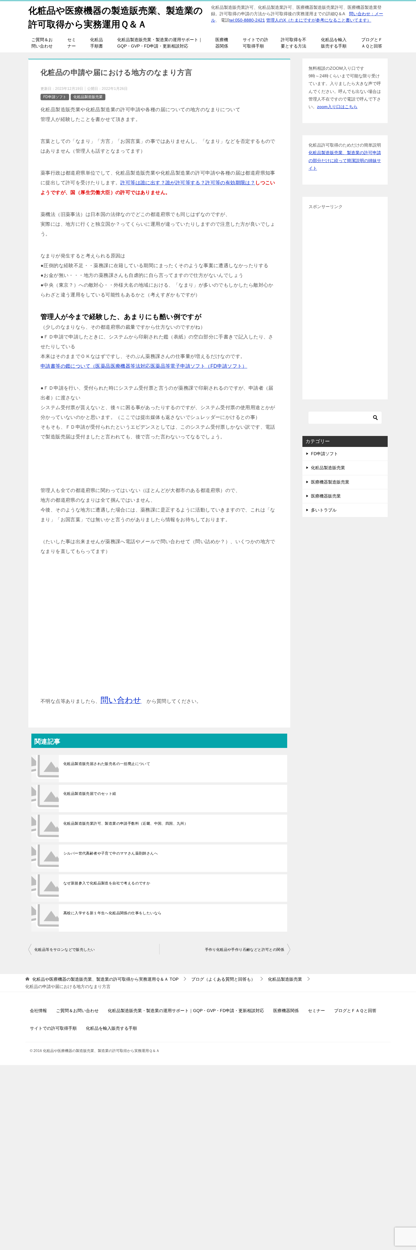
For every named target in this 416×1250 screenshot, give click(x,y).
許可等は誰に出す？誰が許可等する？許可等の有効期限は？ (187, 182)
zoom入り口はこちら (337, 106)
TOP (105, 979)
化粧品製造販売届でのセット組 (89, 793)
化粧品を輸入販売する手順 (334, 42)
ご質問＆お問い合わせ (42, 42)
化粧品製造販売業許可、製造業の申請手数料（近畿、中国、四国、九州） (125, 823)
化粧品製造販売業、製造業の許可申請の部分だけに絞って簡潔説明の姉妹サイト (344, 160)
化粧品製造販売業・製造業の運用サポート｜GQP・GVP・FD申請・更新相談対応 (160, 42)
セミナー (71, 42)
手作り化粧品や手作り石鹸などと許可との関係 (244, 949)
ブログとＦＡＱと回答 (372, 42)
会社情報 (38, 1010)
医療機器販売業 (326, 496)
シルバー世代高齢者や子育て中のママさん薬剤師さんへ (110, 853)
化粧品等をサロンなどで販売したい (64, 949)
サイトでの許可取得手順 (255, 42)
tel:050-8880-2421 (247, 20)
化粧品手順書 (96, 42)
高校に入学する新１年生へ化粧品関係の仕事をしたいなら (112, 913)
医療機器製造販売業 (330, 482)
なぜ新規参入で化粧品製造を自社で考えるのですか (106, 883)
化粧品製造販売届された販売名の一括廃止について (106, 764)
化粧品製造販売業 (88, 97)
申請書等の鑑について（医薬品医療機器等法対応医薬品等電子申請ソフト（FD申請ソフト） (144, 366)
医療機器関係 (221, 42)
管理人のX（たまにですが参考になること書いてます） (318, 20)
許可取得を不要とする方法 (293, 42)
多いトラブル (324, 510)
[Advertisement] (159, 630)
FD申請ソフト (54, 97)
